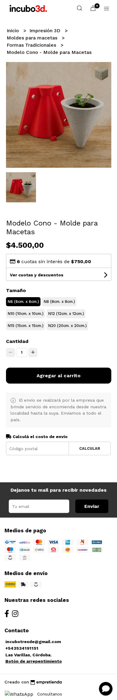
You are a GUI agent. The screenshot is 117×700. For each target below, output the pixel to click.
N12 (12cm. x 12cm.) (66, 313)
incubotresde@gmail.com (33, 641)
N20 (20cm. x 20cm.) (67, 325)
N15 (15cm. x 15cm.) (26, 325)
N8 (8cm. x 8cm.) (59, 301)
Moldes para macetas (33, 38)
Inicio (13, 30)
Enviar (91, 506)
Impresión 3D (45, 30)
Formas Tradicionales (32, 45)
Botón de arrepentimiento (33, 661)
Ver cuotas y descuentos (36, 274)
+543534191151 (21, 648)
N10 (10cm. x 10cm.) (26, 313)
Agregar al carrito (58, 375)
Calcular (89, 448)
